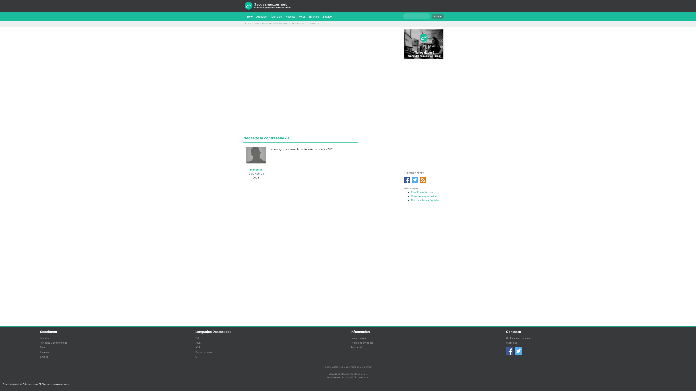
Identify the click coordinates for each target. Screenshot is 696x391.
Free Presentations (422, 192)
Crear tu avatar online (424, 196)
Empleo (327, 16)
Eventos (314, 16)
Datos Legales (358, 338)
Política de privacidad (362, 342)
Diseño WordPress (333, 366)
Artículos (261, 16)
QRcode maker (361, 377)
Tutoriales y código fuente (53, 342)
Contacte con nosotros (518, 338)
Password (347, 377)
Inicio (249, 16)
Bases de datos (203, 352)
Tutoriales (277, 16)
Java (197, 342)
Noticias (290, 16)
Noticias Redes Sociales (425, 200)
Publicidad (356, 347)
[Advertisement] (319, 55)
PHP (197, 338)
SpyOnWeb (365, 366)
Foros (302, 16)
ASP (197, 347)
